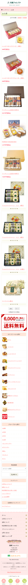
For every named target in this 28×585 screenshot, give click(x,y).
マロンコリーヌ (12, 388)
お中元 (4, 436)
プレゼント (5, 455)
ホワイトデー (5, 447)
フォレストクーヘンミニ (14, 367)
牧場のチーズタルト (13, 395)
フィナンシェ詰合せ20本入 (10, 110)
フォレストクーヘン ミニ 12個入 (13, 269)
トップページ (6, 9)
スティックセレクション (14, 381)
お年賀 (4, 432)
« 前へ (10, 308)
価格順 (20, 17)
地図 (17, 551)
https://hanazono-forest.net (14, 572)
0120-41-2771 (15, 556)
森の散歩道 (10, 402)
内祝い (4, 451)
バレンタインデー (7, 443)
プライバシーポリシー (8, 529)
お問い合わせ (5, 532)
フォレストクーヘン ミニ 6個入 (13, 205)
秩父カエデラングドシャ (14, 409)
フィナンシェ (11, 374)
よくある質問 (5, 496)
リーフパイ (10, 346)
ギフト (9, 339)
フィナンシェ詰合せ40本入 (10, 173)
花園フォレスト (6, 536)
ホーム (4, 515)
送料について (5, 487)
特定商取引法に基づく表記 (9, 490)
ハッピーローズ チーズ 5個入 (11, 46)
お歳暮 (4, 428)
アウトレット (11, 416)
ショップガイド (6, 493)
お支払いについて (7, 484)
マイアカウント (6, 506)
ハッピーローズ (12, 353)
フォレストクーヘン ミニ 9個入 (13, 237)
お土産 (12, 9)
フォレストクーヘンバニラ (15, 360)
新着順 (25, 17)
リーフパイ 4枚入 (7, 301)
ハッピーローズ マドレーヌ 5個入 (13, 78)
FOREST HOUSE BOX (9, 142)
